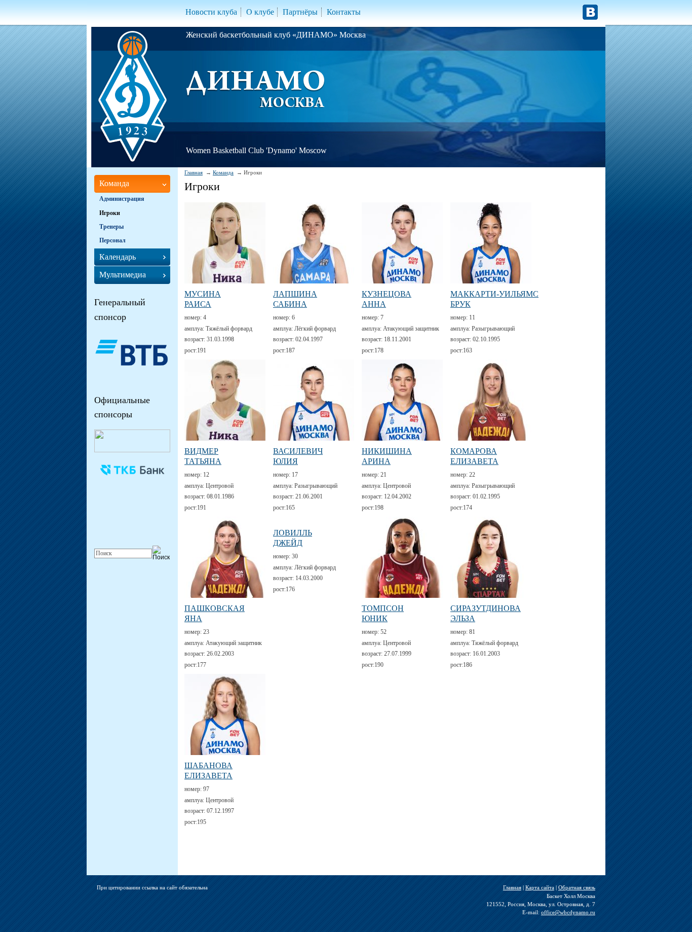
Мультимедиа (122, 274)
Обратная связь (576, 887)
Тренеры (111, 226)
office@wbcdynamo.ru (568, 912)
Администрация (121, 198)
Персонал (112, 240)
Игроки (109, 213)
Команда (223, 172)
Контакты (344, 12)
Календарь (117, 257)
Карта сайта (539, 887)
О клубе (260, 12)
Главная (193, 172)
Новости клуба (211, 12)
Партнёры (300, 12)
